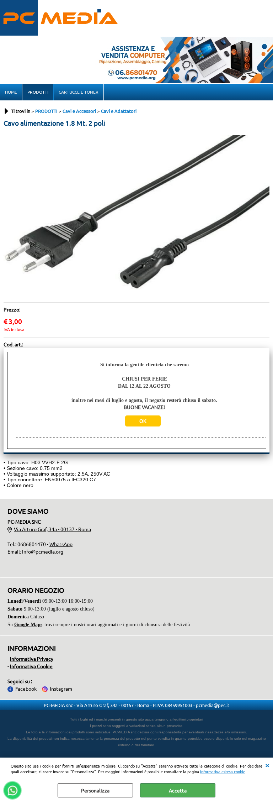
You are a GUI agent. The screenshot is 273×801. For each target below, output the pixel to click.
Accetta (178, 790)
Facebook (26, 688)
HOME (11, 92)
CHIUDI (267, 764)
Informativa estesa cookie (222, 771)
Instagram (61, 688)
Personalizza (95, 790)
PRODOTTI (37, 92)
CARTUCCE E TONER (78, 92)
